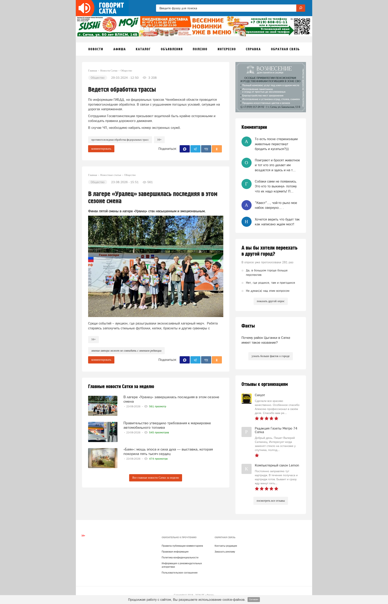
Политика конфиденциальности (180, 557)
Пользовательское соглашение (180, 572)
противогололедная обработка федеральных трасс (120, 139)
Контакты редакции (226, 545)
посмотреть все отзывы (271, 500)
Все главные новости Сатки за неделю (155, 477)
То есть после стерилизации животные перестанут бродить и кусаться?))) (276, 144)
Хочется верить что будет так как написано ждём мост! (277, 221)
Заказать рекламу (225, 551)
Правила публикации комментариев (182, 545)
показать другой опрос (271, 301)
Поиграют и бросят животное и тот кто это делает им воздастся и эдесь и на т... (277, 165)
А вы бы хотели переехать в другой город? (269, 251)
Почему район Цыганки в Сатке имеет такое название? (265, 340)
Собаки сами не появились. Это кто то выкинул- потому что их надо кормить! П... (276, 186)
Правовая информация (175, 551)
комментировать (101, 148)
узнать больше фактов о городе (271, 356)
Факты (248, 326)
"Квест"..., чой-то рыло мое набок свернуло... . (276, 205)
